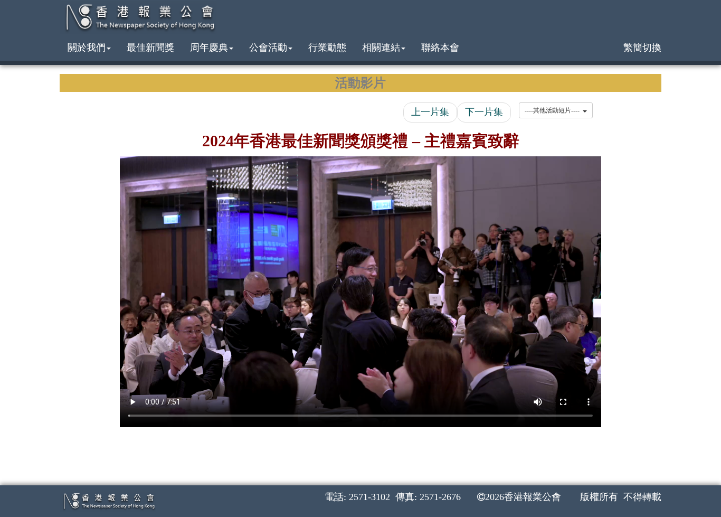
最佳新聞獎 (150, 47)
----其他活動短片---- (554, 110)
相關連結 (381, 47)
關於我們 (87, 47)
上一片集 (430, 112)
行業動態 (327, 47)
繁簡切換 (642, 47)
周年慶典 (209, 47)
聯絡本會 (440, 47)
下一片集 (484, 112)
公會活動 (268, 47)
